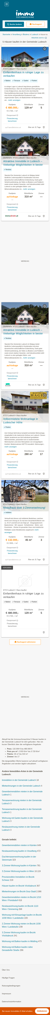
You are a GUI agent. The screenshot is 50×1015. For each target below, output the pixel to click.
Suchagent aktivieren (26, 642)
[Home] (25, 14)
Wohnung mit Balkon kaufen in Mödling (20, 941)
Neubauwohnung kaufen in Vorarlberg (19, 851)
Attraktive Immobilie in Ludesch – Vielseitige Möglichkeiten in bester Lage (23, 163)
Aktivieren (42, 1011)
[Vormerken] (45, 49)
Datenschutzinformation (11, 1002)
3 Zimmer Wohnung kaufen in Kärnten (19, 866)
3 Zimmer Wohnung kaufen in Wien (18, 871)
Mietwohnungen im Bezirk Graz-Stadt (19, 892)
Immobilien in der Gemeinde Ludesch (19, 780)
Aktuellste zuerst (37, 38)
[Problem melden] (44, 127)
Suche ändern (16, 24)
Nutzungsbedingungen (11, 986)
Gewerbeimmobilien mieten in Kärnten (19, 845)
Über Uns (6, 970)
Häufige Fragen (8, 978)
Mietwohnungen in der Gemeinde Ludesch (21, 786)
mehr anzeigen (14, 100)
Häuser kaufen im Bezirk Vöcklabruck (19, 886)
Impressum (6, 994)
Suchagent (37, 24)
